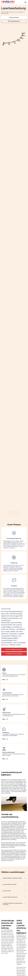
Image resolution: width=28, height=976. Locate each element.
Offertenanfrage (14, 17)
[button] (25, 2)
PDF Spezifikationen (14, 21)
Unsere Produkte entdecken (14, 649)
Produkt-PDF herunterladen (14, 653)
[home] (8, 2)
